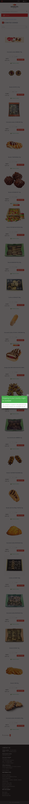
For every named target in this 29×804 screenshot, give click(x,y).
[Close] (28, 395)
